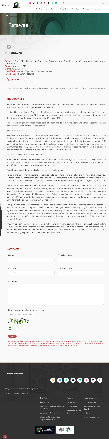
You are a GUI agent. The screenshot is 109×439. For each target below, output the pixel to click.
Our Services (72, 406)
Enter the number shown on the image (26, 310)
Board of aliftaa (90, 402)
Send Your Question (92, 417)
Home (7, 15)
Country (12, 268)
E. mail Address (65, 255)
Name (11, 255)
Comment (13, 281)
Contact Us (95, 9)
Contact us (44, 402)
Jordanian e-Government (50, 413)
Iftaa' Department (91, 398)
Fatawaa (70, 398)
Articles (87, 413)
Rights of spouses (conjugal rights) (34, 71)
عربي (103, 3)
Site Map (43, 398)
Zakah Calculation (74, 402)
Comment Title (65, 268)
